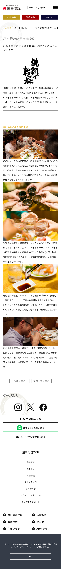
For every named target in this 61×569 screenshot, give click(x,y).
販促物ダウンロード (30, 501)
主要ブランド (15, 529)
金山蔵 (40, 522)
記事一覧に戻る (41, 381)
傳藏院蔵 (13, 522)
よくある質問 (30, 482)
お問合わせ (30, 488)
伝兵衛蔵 (41, 515)
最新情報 (30, 462)
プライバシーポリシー (30, 495)
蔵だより (30, 468)
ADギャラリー (44, 529)
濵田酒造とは (15, 515)
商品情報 (30, 475)
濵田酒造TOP (30, 452)
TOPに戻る (19, 381)
